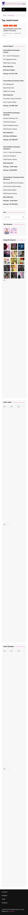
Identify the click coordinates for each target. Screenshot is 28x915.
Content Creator (9, 33)
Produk (5, 25)
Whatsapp (4, 902)
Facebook (4, 892)
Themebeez (12, 911)
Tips (15, 25)
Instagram (4, 895)
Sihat (11, 25)
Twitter (3, 899)
